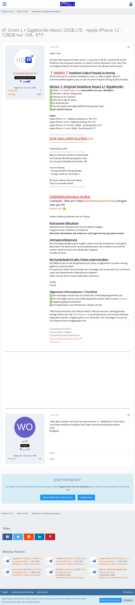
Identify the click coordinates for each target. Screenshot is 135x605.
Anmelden (86, 497)
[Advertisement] (67, 380)
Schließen (128, 600)
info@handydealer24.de (99, 201)
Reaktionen (13, 90)
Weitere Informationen (110, 600)
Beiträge (11, 94)
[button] (4, 4)
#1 (128, 47)
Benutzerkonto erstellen (57, 497)
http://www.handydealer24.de (64, 338)
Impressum (55, 341)
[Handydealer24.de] (6, 561)
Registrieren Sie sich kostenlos (74, 486)
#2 (128, 414)
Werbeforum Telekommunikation (26, 564)
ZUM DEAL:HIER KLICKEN (68, 139)
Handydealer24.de (20, 561)
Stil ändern (128, 592)
